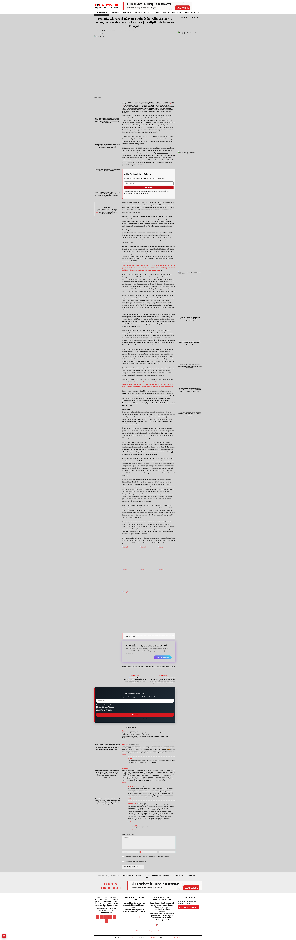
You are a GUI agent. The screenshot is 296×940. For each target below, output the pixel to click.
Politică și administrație (103, 706)
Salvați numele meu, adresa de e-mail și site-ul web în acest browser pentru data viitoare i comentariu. (147, 856)
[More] (173, 31)
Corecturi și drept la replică (153, 930)
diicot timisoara (138, 666)
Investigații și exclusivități (104, 709)
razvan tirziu (170, 666)
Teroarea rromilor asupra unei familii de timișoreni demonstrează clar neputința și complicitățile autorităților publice (189, 453)
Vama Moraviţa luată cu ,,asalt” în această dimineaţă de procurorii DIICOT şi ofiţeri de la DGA (189, 524)
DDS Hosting (154, 937)
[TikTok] (110, 917)
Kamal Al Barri (161, 666)
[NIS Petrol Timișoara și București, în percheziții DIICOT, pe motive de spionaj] (107, 159)
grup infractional (150, 666)
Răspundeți (124, 739)
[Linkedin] (166, 31)
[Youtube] (106, 921)
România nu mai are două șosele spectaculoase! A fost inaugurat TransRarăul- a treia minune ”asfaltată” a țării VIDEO (162, 917)
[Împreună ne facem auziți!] (106, 6)
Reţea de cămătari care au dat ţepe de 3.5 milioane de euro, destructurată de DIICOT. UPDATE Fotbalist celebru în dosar (189, 501)
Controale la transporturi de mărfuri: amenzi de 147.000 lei (134, 911)
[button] (198, 12)
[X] (154, 31)
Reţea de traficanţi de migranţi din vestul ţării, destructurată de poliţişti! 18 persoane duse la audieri (190, 430)
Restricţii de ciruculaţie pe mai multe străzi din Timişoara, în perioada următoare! (135, 681)
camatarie (130, 666)
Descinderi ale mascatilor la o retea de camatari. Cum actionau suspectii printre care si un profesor (190, 477)
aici (97, 212)
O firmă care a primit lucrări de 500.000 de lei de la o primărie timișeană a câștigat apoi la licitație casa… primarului (162, 681)
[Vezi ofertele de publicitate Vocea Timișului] (157, 6)
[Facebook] (150, 31)
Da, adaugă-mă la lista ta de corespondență (135, 861)
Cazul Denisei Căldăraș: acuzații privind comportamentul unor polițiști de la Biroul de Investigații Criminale (162, 906)
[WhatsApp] (162, 31)
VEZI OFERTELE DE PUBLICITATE (188, 907)
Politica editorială (140, 930)
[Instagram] (102, 917)
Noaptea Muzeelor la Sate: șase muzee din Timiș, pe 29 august (134, 904)
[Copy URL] (170, 31)
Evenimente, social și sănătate (105, 707)
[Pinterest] (158, 31)
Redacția (99, 30)
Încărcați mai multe (134, 917)
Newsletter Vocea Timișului (104, 710)
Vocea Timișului (132, 937)
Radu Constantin (178, 937)
